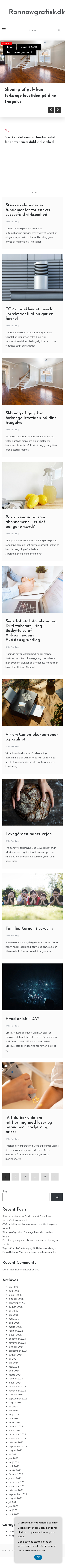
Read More (19, 110)
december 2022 (17, 1434)
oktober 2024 (16, 1346)
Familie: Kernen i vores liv (30, 929)
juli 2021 (13, 1502)
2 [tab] (32, 192)
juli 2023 (13, 1406)
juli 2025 (13, 1310)
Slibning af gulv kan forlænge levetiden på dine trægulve (31, 418)
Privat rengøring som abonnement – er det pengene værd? (25, 522)
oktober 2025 (16, 1298)
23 (44, 1176)
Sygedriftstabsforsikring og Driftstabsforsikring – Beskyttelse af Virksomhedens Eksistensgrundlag (31, 630)
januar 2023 (15, 1430)
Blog (9, 47)
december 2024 (17, 1338)
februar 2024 (16, 1378)
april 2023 (14, 1418)
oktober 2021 (16, 1490)
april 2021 (14, 1514)
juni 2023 (13, 1410)
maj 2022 (14, 1462)
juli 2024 (13, 1358)
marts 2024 (15, 1374)
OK (38, 1557)
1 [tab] (29, 192)
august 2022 (16, 1450)
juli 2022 (13, 1454)
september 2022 (18, 1446)
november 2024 (17, 1342)
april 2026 (14, 1290)
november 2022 (17, 1438)
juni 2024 (13, 1362)
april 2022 (14, 1466)
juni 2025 (13, 1314)
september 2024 (18, 1350)
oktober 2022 (16, 1442)
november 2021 (17, 1486)
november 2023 (17, 1390)
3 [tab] (35, 192)
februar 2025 (16, 1330)
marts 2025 (15, 1326)
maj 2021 (14, 1510)
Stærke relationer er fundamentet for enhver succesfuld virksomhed (28, 210)
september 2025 (18, 1302)
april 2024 (14, 1370)
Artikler (13, 1531)
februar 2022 (16, 1474)
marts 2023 (15, 1422)
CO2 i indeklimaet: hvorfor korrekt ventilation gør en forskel (29, 96)
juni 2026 (13, 1286)
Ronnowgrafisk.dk (37, 12)
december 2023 (17, 1386)
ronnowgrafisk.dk (22, 52)
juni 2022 (13, 1458)
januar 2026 (15, 1294)
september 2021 (18, 1494)
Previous (51, 110)
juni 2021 (13, 1506)
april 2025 (14, 1322)
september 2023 (18, 1398)
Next (58, 110)
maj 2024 (14, 1366)
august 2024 (16, 1354)
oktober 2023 (16, 1394)
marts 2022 (15, 1470)
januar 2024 (15, 1382)
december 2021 (17, 1482)
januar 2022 (15, 1478)
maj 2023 (14, 1414)
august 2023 (16, 1402)
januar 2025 (15, 1334)
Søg (4, 1191)
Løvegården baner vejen (29, 834)
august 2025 (16, 1306)
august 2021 (16, 1498)
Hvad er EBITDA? (22, 1019)
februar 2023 (16, 1426)
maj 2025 (14, 1318)
